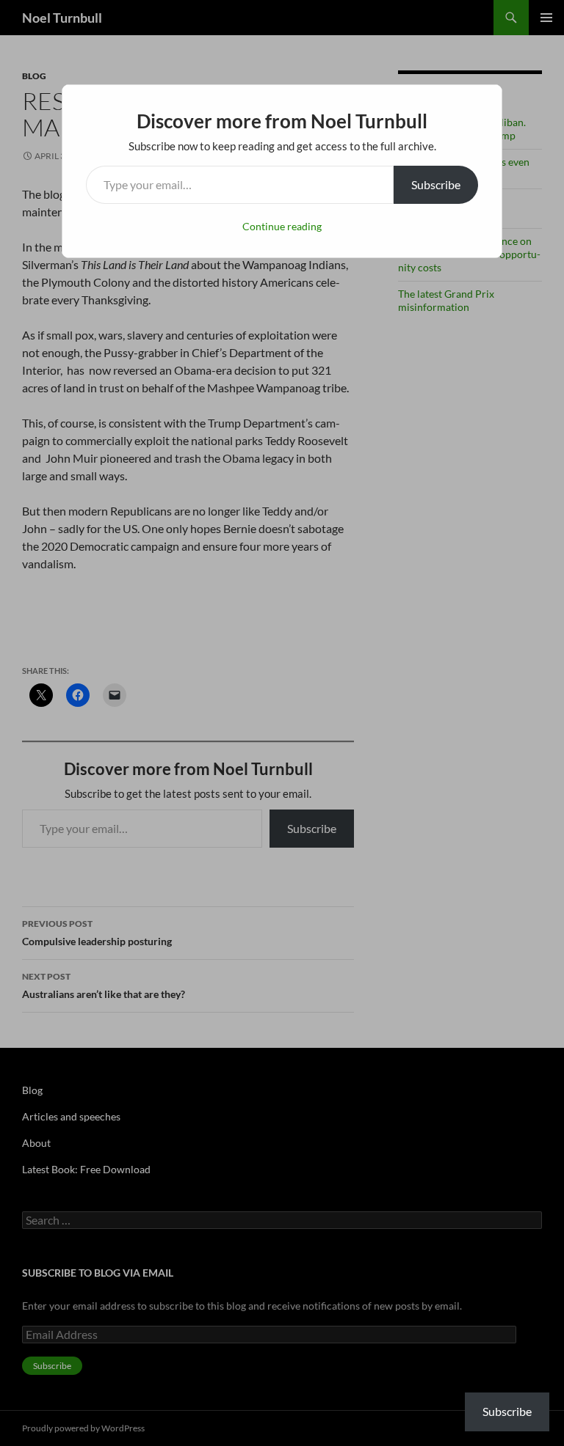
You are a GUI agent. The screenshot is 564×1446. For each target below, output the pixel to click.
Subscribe (435, 184)
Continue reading (282, 226)
